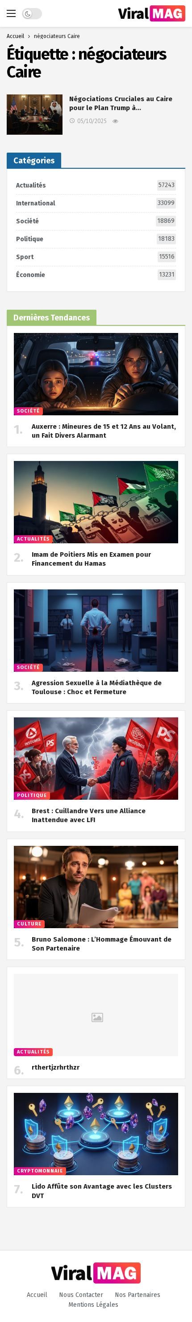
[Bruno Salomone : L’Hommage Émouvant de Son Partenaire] (96, 887)
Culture (29, 924)
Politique (95, 239)
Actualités (95, 185)
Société (95, 221)
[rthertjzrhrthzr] (96, 1015)
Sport (95, 257)
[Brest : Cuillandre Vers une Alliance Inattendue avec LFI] (96, 758)
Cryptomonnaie (40, 1171)
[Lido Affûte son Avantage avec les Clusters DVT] (96, 1134)
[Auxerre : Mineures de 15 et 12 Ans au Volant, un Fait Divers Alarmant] (96, 374)
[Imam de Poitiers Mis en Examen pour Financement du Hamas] (96, 502)
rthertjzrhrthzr (55, 1067)
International (95, 203)
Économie (95, 275)
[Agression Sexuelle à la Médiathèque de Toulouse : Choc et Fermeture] (96, 630)
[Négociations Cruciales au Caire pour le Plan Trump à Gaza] (35, 114)
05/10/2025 (92, 121)
